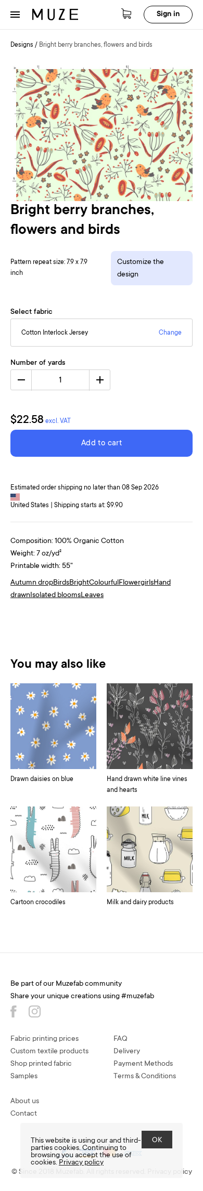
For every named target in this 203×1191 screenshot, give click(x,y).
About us (24, 1101)
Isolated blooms (55, 595)
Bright (79, 583)
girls (147, 583)
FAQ (120, 1039)
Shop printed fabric (41, 1064)
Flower (130, 583)
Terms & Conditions (144, 1077)
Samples (23, 1077)
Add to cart (101, 443)
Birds (61, 583)
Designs (21, 45)
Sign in (168, 14)
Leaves (92, 595)
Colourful (104, 583)
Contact (23, 1114)
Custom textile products (49, 1052)
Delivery (126, 1052)
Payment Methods (143, 1064)
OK (157, 1140)
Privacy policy (81, 1163)
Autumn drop (31, 583)
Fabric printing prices (44, 1039)
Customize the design (140, 268)
